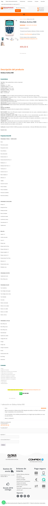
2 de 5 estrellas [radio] (3, 425)
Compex (36, 1)
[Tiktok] (21, 496)
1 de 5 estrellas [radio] (1, 425)
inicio (21, 19)
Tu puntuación (4, 423)
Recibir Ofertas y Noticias (23, 474)
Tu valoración (4, 427)
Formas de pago (20, 477)
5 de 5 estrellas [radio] (8, 425)
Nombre (3, 434)
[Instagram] (18, 496)
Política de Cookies (21, 483)
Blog (2, 1)
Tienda (24, 19)
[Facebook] (25, 496)
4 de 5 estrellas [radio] (6, 425)
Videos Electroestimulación (11, 1)
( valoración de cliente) (31, 25)
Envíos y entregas (21, 479)
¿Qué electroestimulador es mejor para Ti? (10, 4)
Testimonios (22, 1)
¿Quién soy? (20, 490)
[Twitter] (28, 496)
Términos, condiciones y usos (24, 488)
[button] (24, 14)
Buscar (18, 10)
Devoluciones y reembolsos (23, 481)
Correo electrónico (5, 439)
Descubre (43, 1)
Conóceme (30, 1)
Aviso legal (19, 486)
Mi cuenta (19, 476)
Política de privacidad (22, 484)
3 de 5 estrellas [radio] (5, 425)
